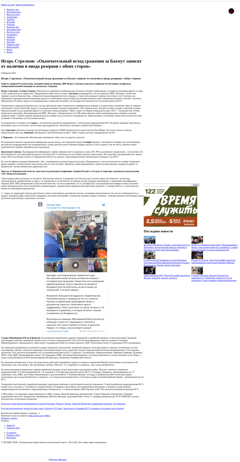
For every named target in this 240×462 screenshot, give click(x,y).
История (11, 22)
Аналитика (12, 17)
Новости (11, 425)
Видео (10, 52)
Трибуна (11, 19)
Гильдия (10, 24)
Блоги (9, 49)
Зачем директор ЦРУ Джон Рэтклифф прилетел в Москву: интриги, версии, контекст (167, 276)
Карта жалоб (13, 47)
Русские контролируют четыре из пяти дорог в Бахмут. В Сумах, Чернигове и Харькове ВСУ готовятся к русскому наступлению (62, 408)
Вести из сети (13, 14)
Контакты (11, 437)
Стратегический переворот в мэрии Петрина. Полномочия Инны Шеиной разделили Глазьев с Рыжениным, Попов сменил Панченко (167, 262)
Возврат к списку (9, 418)
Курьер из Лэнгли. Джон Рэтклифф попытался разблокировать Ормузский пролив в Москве (213, 261)
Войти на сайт (8, 5)
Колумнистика (14, 12)
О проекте (11, 432)
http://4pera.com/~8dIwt (39, 415)
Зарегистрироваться (24, 5)
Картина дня (13, 9)
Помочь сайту (13, 44)
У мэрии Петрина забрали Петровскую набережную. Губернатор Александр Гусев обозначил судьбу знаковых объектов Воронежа (214, 278)
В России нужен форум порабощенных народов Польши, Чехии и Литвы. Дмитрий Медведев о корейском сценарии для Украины (63, 404)
